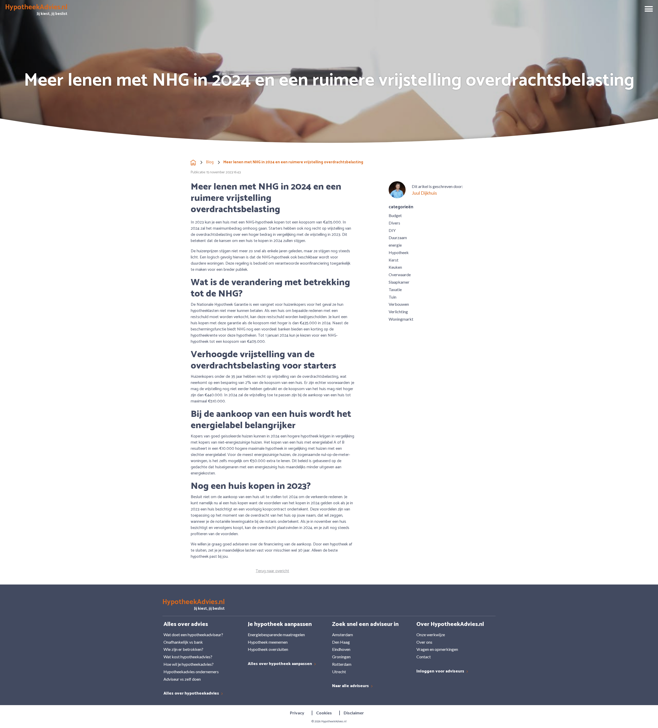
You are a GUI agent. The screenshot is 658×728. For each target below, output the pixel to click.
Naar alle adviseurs (351, 686)
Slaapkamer (399, 282)
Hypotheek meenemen (268, 642)
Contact (423, 656)
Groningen (341, 656)
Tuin (392, 296)
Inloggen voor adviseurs (440, 671)
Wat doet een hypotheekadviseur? (193, 634)
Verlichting (398, 311)
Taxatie (395, 289)
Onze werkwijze (430, 634)
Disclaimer (354, 712)
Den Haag (341, 642)
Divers (394, 222)
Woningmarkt (401, 319)
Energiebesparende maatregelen (276, 634)
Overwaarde (400, 274)
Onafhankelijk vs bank (183, 642)
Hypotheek (399, 252)
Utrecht (339, 671)
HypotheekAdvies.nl (333, 721)
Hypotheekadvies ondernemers (191, 671)
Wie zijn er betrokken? (183, 649)
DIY (392, 230)
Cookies (324, 712)
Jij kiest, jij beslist (36, 11)
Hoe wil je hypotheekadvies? (188, 664)
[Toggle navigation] (647, 9)
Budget (395, 215)
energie (395, 244)
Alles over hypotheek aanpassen (280, 664)
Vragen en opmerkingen (437, 649)
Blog (210, 162)
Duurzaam (398, 237)
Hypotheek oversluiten (268, 649)
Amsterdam (342, 634)
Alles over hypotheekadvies (191, 693)
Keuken (395, 267)
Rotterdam (341, 664)
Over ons (424, 642)
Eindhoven (341, 649)
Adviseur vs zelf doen (182, 679)
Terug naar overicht (272, 571)
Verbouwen (399, 304)
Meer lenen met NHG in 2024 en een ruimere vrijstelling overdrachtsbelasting (293, 162)
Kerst (393, 259)
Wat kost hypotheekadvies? (187, 656)
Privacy (297, 712)
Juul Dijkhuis (424, 193)
